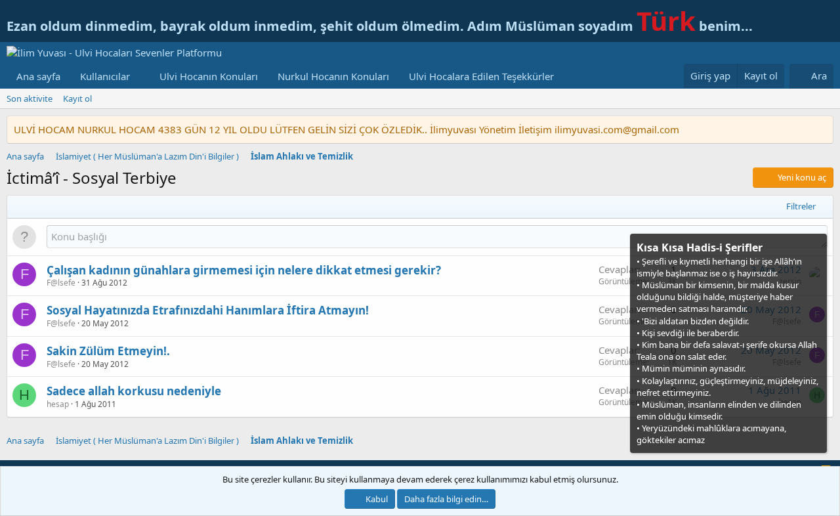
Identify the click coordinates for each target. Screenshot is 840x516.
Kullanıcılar (105, 76)
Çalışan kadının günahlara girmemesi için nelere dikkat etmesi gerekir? (244, 270)
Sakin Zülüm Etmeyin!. (108, 350)
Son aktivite (29, 98)
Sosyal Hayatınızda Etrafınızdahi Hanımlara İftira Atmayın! (208, 310)
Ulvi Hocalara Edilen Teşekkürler (481, 76)
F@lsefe (61, 282)
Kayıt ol (77, 98)
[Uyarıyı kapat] (815, 246)
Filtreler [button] (801, 206)
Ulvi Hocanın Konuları (208, 76)
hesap (58, 404)
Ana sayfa (38, 76)
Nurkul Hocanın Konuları (333, 76)
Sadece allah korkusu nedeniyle (134, 390)
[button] (140, 76)
